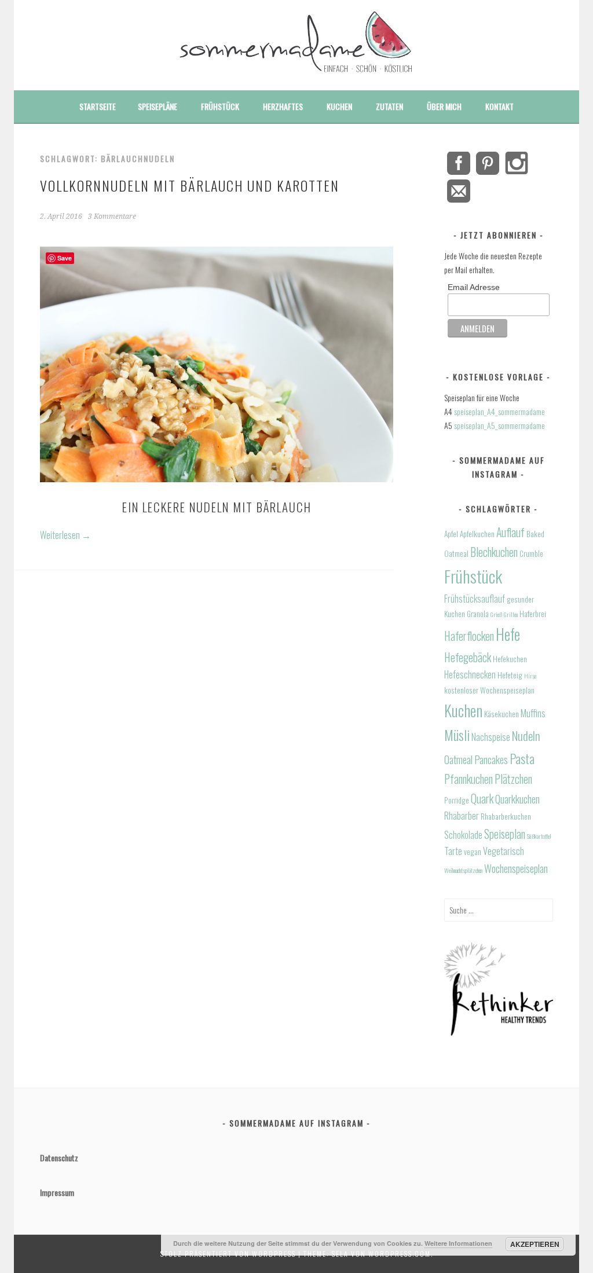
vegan (472, 851)
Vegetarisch (503, 851)
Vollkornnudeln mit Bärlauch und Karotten (189, 185)
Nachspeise (490, 737)
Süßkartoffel (539, 836)
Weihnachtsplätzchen (463, 870)
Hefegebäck (467, 657)
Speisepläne (157, 106)
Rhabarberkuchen (506, 816)
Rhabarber (461, 816)
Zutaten (389, 106)
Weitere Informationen (458, 1243)
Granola (478, 613)
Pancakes (491, 759)
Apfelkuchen (477, 534)
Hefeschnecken (470, 674)
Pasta (522, 758)
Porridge (456, 800)
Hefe (508, 633)
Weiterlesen (65, 535)
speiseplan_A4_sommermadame (499, 411)
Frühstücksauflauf (474, 599)
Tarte (453, 851)
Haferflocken (469, 636)
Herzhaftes (283, 106)
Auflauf (510, 532)
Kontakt (499, 106)
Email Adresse (474, 287)
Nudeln (526, 735)
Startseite (97, 106)
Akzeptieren (534, 1244)
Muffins (533, 713)
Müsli (457, 735)
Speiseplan (504, 834)
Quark (482, 798)
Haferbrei (532, 613)
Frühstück (220, 106)
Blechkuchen (494, 552)
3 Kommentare (112, 216)
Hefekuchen (510, 659)
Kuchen (339, 106)
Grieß (496, 614)
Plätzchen (513, 779)
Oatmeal (458, 759)
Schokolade (463, 835)
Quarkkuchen (517, 798)
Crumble (531, 553)
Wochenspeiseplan (516, 868)
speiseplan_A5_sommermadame (499, 425)
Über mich (444, 106)
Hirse (530, 675)
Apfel (451, 534)
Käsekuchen (501, 714)
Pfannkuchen (468, 779)
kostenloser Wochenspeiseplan (489, 690)
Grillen (511, 614)
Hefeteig (509, 675)
